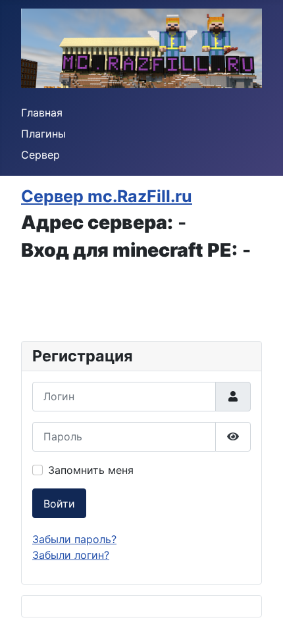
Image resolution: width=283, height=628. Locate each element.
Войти (59, 503)
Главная (42, 112)
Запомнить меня (91, 470)
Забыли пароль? (74, 539)
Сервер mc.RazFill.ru (106, 196)
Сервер (40, 154)
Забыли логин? (70, 555)
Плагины (43, 133)
